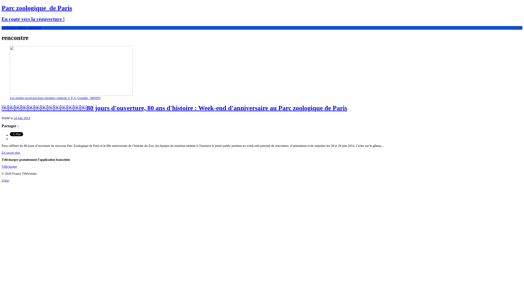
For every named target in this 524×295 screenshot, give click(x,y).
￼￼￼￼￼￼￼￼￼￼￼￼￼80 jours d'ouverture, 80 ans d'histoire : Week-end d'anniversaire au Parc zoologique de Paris (174, 108)
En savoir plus (11, 152)
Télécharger (9, 166)
